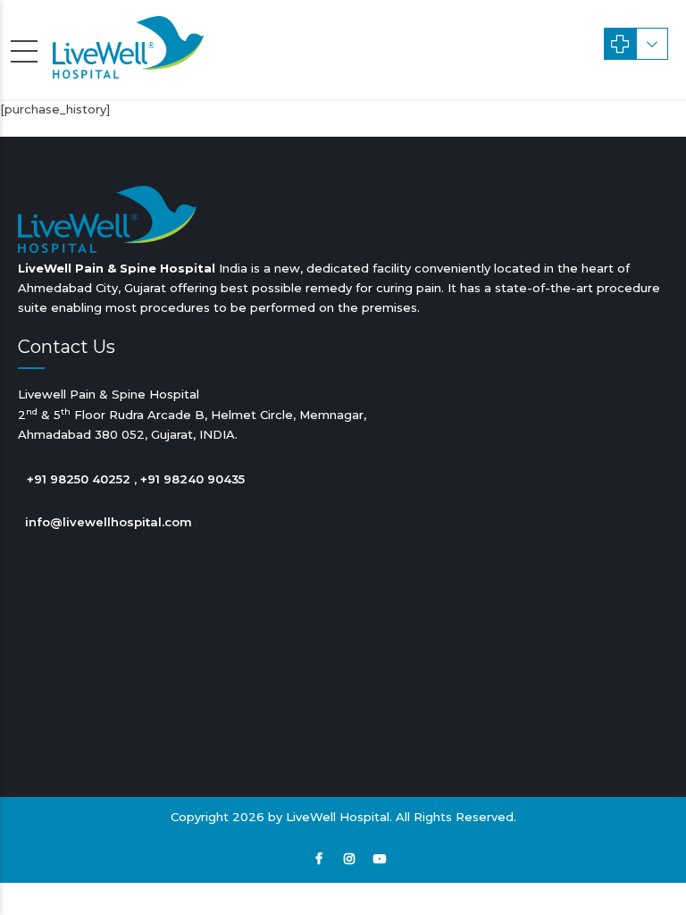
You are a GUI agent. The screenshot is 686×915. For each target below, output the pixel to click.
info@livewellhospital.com (108, 522)
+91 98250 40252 (78, 479)
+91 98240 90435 (192, 479)
